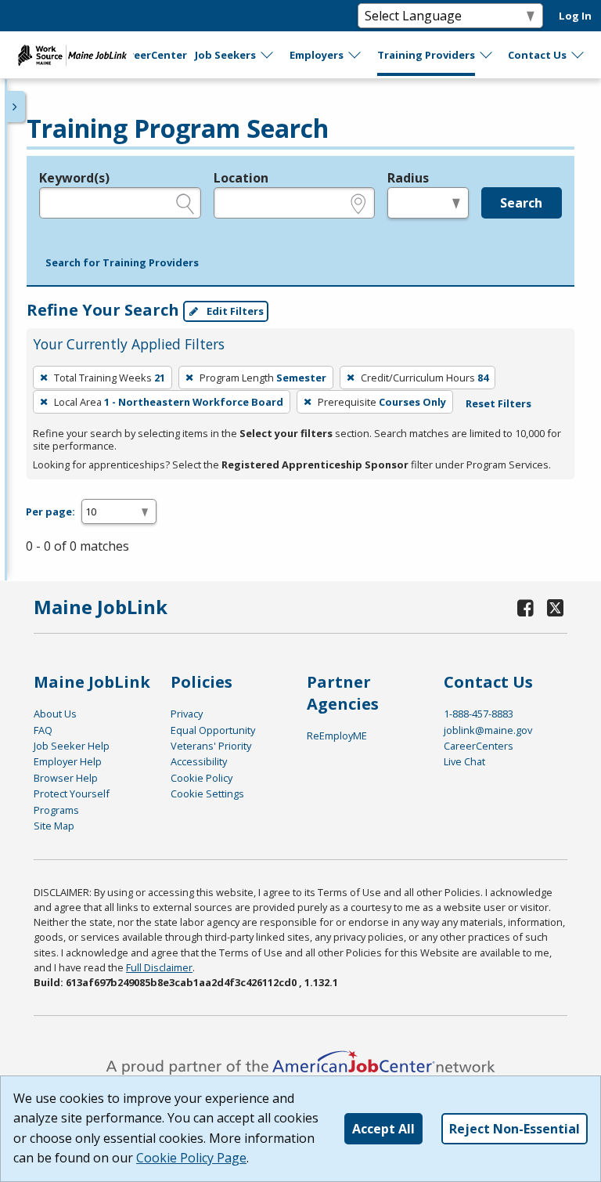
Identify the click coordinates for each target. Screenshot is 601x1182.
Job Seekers (225, 55)
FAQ (43, 730)
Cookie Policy (201, 778)
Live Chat (464, 761)
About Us (55, 714)
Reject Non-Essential (514, 1128)
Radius (408, 177)
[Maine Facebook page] (526, 607)
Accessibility (199, 761)
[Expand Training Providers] (486, 54)
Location (241, 177)
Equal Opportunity (213, 730)
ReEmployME (337, 735)
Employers (317, 55)
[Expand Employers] (355, 54)
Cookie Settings (207, 793)
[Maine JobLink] (73, 54)
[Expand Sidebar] (15, 106)
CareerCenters (478, 746)
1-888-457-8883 (478, 714)
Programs (56, 810)
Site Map (54, 826)
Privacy (187, 714)
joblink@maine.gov (488, 730)
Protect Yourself (72, 793)
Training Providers (426, 55)
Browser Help (66, 778)
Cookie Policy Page (191, 1157)
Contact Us (537, 55)
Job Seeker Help (72, 746)
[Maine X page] (555, 607)
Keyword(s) (74, 177)
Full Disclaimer (159, 967)
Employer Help (68, 761)
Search (521, 202)
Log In (575, 16)
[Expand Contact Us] (578, 54)
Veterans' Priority (211, 746)
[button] (122, 263)
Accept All (383, 1128)
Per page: (50, 511)
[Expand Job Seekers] (267, 54)
